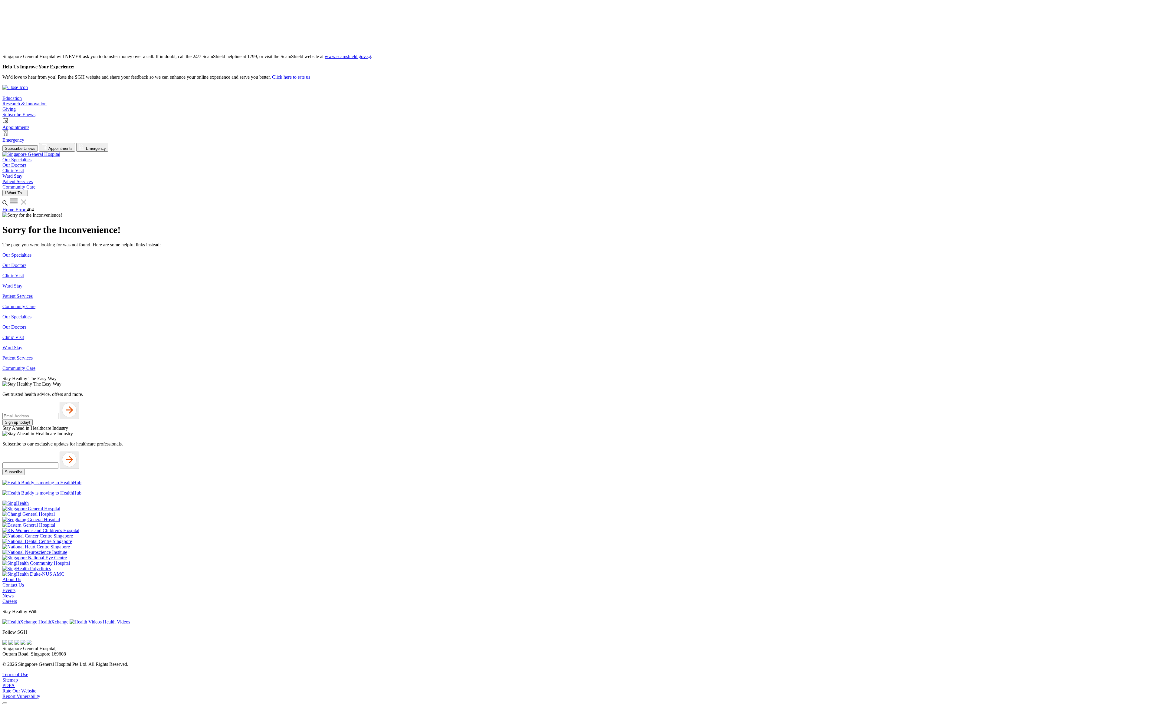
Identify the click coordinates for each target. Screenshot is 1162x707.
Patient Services (17, 296)
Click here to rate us (291, 77)
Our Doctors (14, 265)
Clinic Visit (13, 275)
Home (8, 209)
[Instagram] (18, 643)
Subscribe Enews (20, 148)
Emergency (95, 148)
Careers (9, 601)
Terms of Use (15, 674)
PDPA (8, 685)
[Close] (4, 703)
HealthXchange (53, 621)
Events (8, 590)
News (8, 595)
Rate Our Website (19, 690)
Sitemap (10, 679)
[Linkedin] (29, 643)
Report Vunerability (21, 696)
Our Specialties (16, 255)
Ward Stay (12, 285)
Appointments (60, 148)
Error (21, 209)
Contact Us (13, 584)
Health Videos (116, 621)
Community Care (18, 306)
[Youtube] (11, 643)
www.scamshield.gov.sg (348, 56)
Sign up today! (17, 422)
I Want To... (15, 193)
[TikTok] (24, 643)
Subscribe (13, 472)
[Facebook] (5, 643)
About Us (11, 579)
